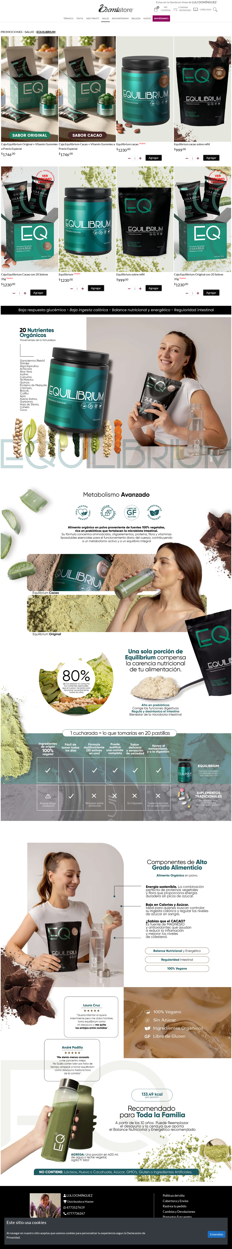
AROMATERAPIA (120, 18)
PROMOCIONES (11, 32)
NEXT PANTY (92, 18)
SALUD (105, 18)
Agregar (154, 157)
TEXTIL (79, 18)
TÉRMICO (68, 18)
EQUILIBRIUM (46, 32)
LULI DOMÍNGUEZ (80, 1195)
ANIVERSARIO (161, 18)
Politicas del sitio (174, 1195)
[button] (215, 9)
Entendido (216, 1234)
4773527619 (76, 1207)
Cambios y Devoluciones (179, 1212)
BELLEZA (136, 18)
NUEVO (147, 18)
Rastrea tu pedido (174, 1206)
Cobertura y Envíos (175, 1201)
